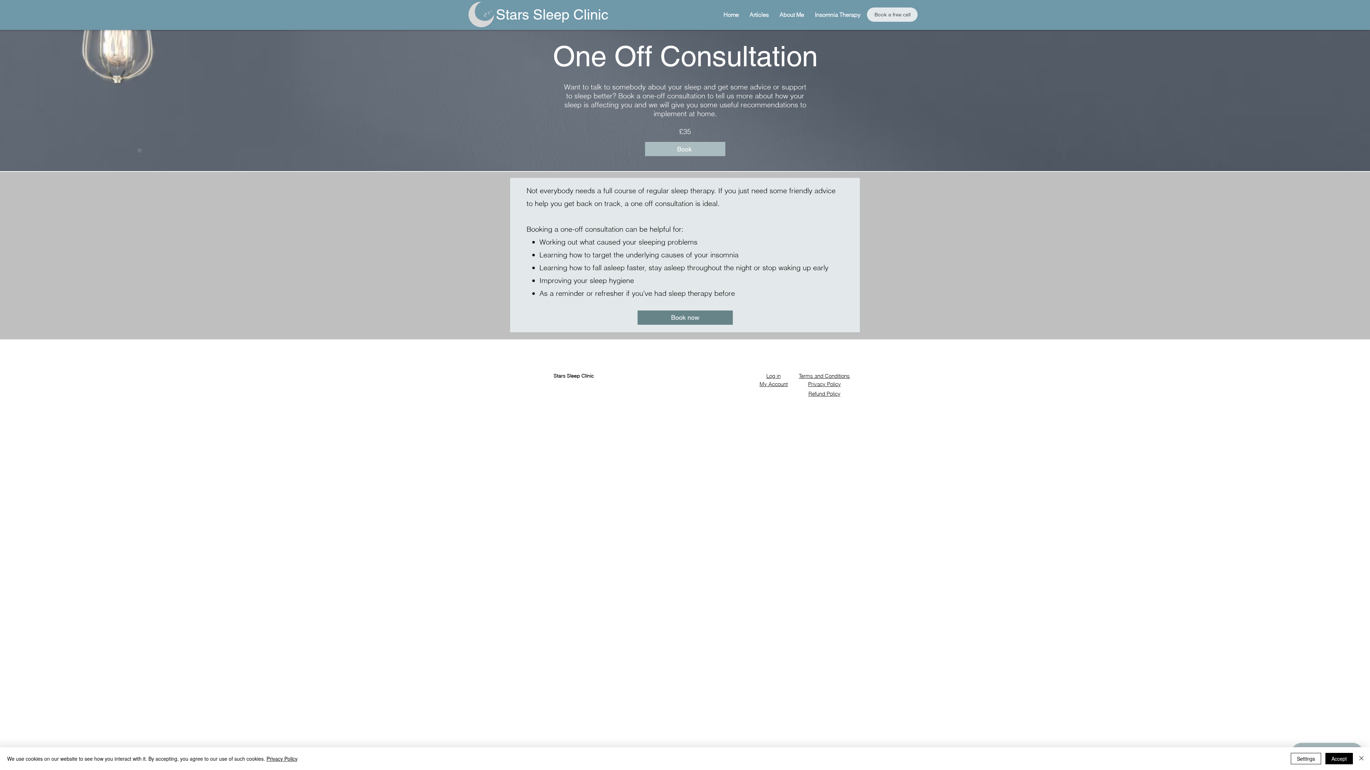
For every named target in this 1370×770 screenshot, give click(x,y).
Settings (1306, 758)
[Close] (1361, 758)
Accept (1339, 758)
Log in (773, 376)
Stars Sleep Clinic (552, 14)
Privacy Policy (282, 758)
